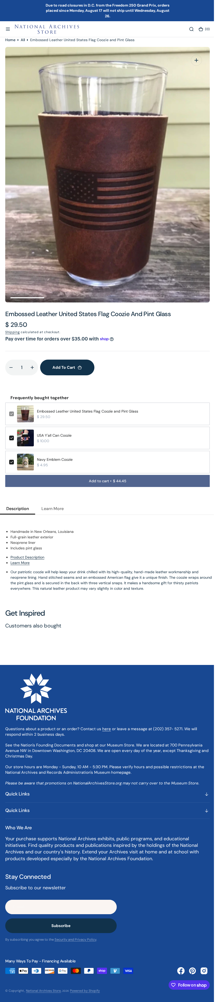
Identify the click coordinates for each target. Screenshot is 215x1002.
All (23, 39)
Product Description (27, 557)
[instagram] (200, 971)
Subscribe (61, 925)
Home (10, 39)
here (106, 729)
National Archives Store (43, 991)
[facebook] (177, 971)
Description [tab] (17, 508)
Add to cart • (105, 481)
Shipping (12, 332)
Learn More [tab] (52, 508)
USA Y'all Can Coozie (54, 435)
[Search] (187, 29)
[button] (7, 29)
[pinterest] (188, 971)
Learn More (20, 562)
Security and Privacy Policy (75, 939)
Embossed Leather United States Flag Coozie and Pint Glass (87, 411)
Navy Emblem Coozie (55, 459)
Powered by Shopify (85, 991)
